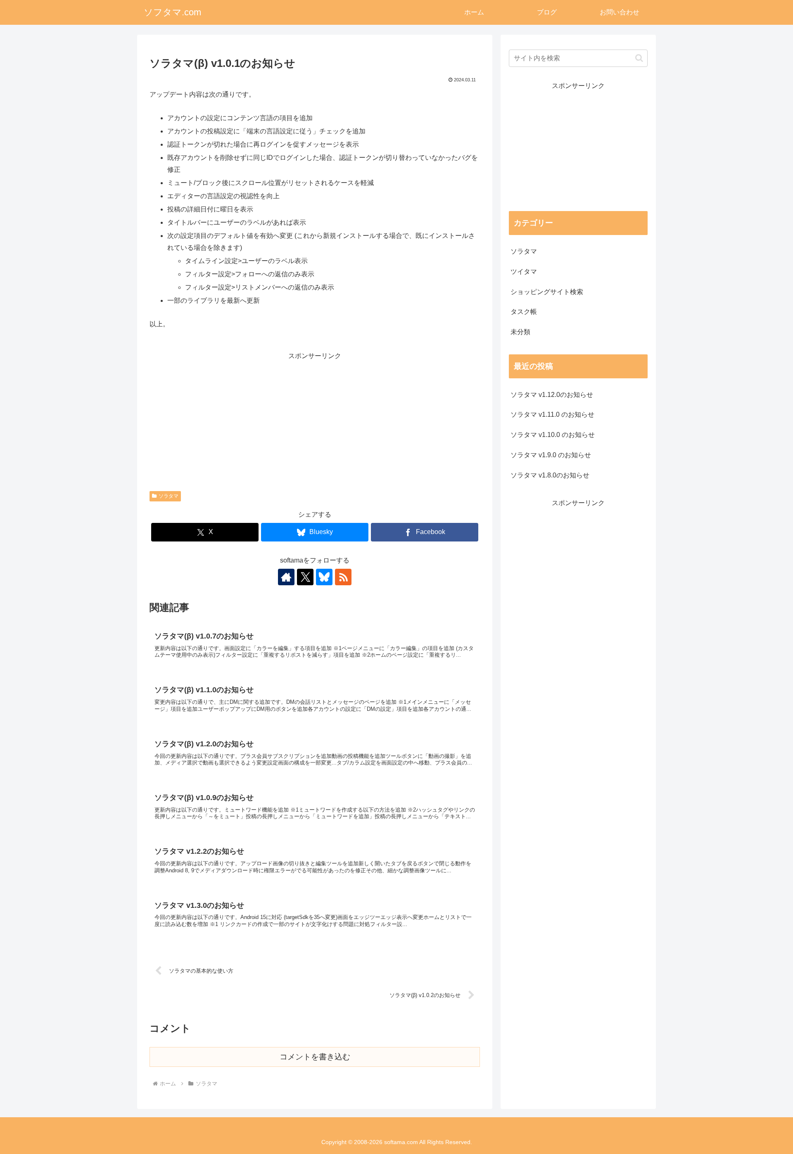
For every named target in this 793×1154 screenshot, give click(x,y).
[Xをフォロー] (305, 577)
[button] (639, 58)
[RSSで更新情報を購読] (343, 577)
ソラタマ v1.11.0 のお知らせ (552, 414)
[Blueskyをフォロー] (324, 577)
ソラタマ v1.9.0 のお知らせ (550, 454)
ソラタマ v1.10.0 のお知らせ (552, 434)
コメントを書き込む (315, 1056)
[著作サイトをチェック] (286, 577)
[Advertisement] (315, 420)
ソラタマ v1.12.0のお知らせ (551, 394)
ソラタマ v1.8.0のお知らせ (549, 475)
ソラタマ (168, 496)
